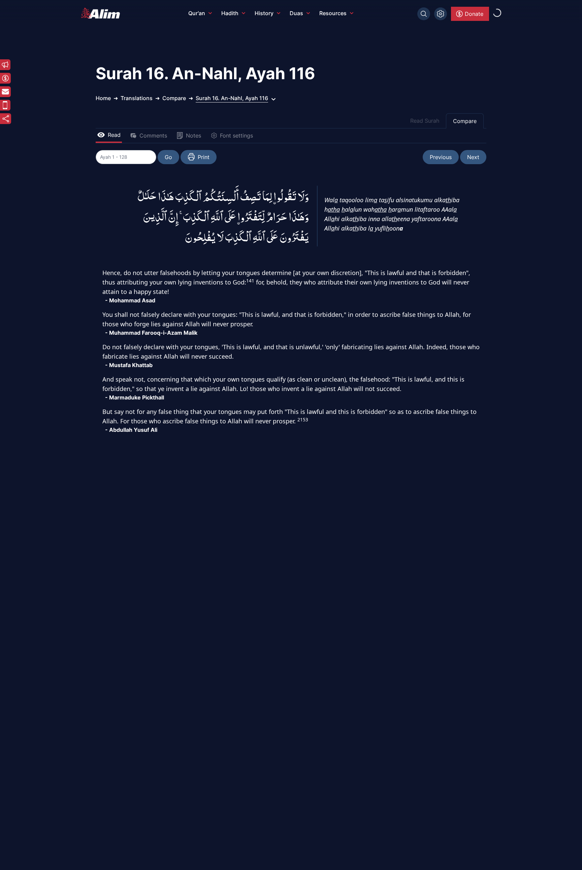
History (264, 13)
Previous (441, 157)
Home (103, 98)
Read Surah (424, 120)
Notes (193, 135)
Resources (333, 13)
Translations (137, 98)
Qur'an (196, 13)
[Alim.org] (102, 13)
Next (473, 157)
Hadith (229, 13)
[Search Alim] (423, 13)
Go (168, 157)
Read (114, 134)
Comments (153, 135)
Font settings (236, 135)
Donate (474, 13)
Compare (465, 121)
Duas (296, 13)
